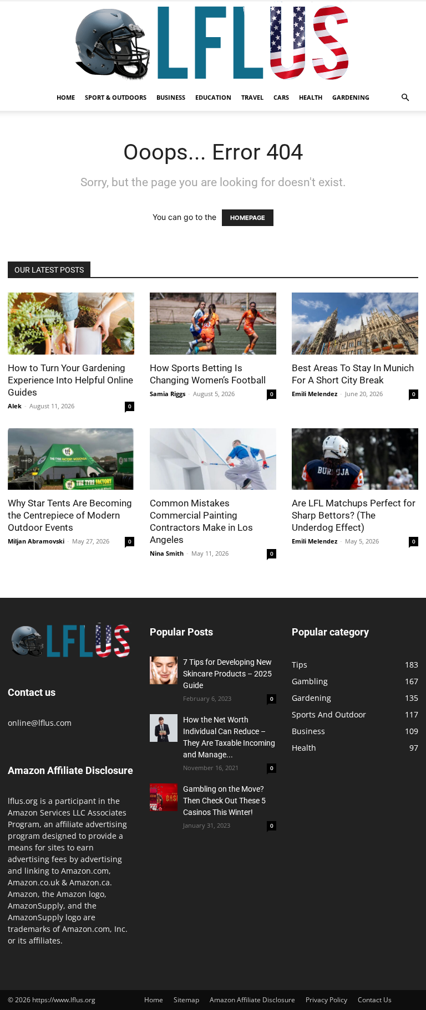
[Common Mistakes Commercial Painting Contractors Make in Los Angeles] (213, 459)
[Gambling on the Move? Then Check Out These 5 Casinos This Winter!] (164, 797)
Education (213, 97)
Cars (281, 97)
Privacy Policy (326, 999)
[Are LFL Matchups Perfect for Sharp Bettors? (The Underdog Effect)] (355, 459)
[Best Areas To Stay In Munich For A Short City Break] (355, 324)
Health (310, 97)
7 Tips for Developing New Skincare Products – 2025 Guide (227, 674)
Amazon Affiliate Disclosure (252, 999)
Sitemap (186, 999)
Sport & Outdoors (115, 97)
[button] (405, 98)
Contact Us (375, 999)
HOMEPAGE (247, 218)
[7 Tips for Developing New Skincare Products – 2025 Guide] (164, 670)
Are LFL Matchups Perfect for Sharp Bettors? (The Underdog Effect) (353, 515)
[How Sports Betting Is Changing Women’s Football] (213, 324)
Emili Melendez (314, 393)
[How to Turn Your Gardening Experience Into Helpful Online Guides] (71, 324)
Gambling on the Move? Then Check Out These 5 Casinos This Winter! (224, 801)
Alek (15, 406)
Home (66, 97)
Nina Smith (167, 553)
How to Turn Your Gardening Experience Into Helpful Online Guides (70, 380)
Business (170, 97)
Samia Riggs (167, 393)
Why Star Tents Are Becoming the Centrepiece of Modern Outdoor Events (70, 515)
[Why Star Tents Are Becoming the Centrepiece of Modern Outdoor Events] (71, 459)
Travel (252, 97)
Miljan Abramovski (36, 541)
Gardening (350, 97)
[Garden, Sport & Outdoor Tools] (213, 42)
